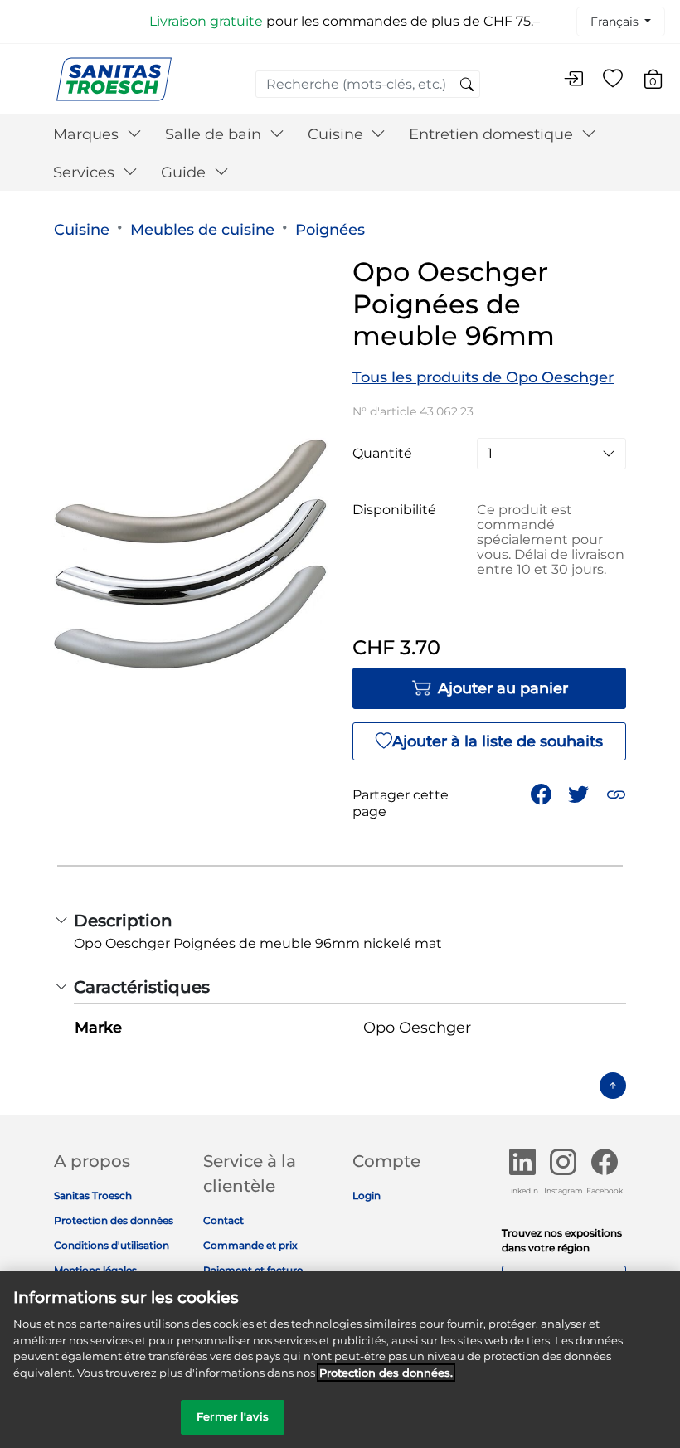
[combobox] (367, 84)
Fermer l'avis (233, 1416)
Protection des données (113, 1220)
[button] (616, 793)
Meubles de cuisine (202, 230)
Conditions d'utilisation (111, 1245)
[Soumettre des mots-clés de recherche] (467, 85)
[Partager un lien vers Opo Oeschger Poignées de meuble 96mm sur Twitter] (578, 793)
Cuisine (81, 230)
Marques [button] (88, 134)
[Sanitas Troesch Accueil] (114, 78)
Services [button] (86, 172)
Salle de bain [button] (215, 134)
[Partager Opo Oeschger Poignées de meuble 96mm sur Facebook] (541, 793)
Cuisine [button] (337, 134)
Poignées (330, 230)
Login (366, 1195)
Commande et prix (250, 1245)
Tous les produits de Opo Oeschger (483, 377)
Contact (223, 1220)
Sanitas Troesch (93, 1195)
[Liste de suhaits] (613, 80)
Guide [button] (185, 172)
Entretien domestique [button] (493, 134)
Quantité (382, 453)
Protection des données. (386, 1372)
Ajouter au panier (503, 688)
